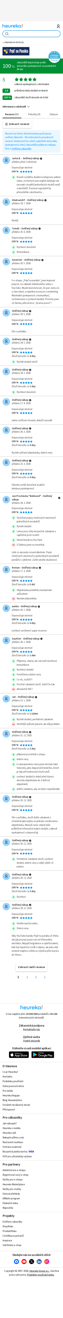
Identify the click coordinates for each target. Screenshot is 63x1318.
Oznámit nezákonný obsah (16, 1105)
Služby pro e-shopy (13, 1179)
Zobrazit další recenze (31, 967)
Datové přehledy (11, 1194)
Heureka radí (9, 1133)
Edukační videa (10, 1203)
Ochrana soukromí (12, 1147)
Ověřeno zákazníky (21, 148)
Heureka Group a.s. (39, 1271)
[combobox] (31, 33)
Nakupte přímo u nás (13, 1137)
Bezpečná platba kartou (15, 1151)
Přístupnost (9, 1109)
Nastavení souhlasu (13, 1142)
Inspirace (7, 1240)
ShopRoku (8, 1226)
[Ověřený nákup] (41, 158)
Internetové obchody (14, 42)
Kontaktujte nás (31, 1029)
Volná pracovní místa (13, 1086)
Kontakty (7, 1076)
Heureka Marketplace (14, 1184)
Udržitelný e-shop (12, 1245)
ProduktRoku (9, 1231)
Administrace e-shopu (14, 1170)
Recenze (11, 114)
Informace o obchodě (14, 106)
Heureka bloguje (11, 1095)
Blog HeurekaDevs (12, 1100)
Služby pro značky (12, 1189)
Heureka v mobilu (11, 1128)
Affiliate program (11, 1198)
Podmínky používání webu (40, 1275)
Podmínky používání (13, 1081)
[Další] (44, 977)
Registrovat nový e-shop (15, 1175)
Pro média (8, 1091)
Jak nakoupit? (10, 1123)
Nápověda (8, 1208)
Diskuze (54, 114)
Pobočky (33, 114)
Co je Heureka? (10, 1072)
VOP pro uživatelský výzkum (17, 1156)
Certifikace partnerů (13, 1236)
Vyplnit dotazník (31, 1041)
